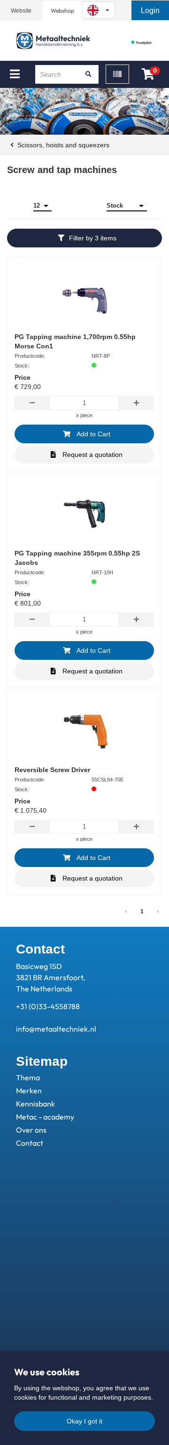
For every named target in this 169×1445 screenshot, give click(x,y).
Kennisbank (35, 1103)
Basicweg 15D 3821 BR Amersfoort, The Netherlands (50, 977)
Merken (29, 1090)
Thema (28, 1077)
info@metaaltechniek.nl (56, 1028)
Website (21, 10)
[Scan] (117, 74)
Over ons (31, 1129)
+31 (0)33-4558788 (48, 1006)
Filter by (92, 238)
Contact (29, 1143)
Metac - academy (45, 1116)
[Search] (88, 74)
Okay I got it (84, 1421)
